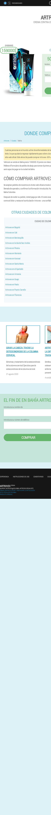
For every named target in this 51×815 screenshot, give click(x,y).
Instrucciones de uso (21, 476)
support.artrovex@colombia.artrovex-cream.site (16, 488)
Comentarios (38, 476)
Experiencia (4, 476)
